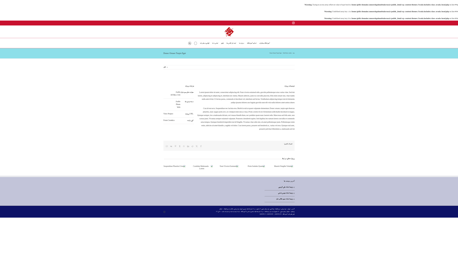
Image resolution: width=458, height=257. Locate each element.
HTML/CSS (175, 95)
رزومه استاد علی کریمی (285, 187)
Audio (178, 92)
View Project (168, 114)
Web (178, 108)
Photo (178, 105)
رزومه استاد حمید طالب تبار (284, 199)
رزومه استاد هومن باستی (285, 193)
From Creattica (168, 121)
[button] (189, 43)
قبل (164, 67)
